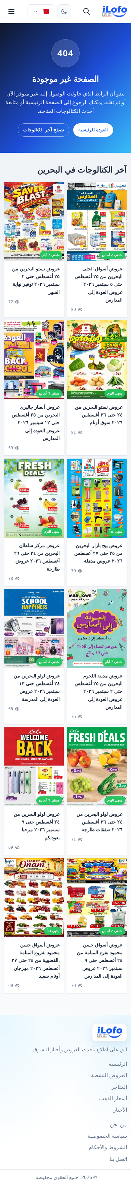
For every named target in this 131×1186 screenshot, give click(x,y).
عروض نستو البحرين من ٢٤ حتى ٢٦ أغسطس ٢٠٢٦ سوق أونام (99, 414)
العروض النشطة (109, 1075)
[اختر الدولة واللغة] (41, 11)
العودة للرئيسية (93, 129)
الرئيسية (117, 1064)
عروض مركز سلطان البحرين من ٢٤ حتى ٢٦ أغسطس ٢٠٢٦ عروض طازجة (37, 557)
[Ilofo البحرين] (109, 1032)
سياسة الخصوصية (107, 1136)
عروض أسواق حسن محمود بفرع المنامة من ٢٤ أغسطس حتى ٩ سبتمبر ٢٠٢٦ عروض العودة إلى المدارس (100, 960)
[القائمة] (11, 11)
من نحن (118, 1124)
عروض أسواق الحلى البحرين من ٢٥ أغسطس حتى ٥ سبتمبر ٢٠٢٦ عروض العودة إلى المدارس (99, 284)
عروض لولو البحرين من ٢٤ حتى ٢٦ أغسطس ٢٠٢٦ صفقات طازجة (100, 822)
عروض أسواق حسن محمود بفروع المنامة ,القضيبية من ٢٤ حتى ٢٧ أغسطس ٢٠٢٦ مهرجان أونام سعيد (36, 960)
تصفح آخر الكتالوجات (43, 129)
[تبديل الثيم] (64, 11)
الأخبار (120, 1110)
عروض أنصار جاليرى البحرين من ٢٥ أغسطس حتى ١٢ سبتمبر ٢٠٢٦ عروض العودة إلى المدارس (36, 422)
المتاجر (119, 1087)
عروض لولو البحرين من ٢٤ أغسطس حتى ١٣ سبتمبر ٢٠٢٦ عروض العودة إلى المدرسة (37, 687)
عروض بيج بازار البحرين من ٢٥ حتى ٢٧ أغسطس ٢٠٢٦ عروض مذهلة (98, 553)
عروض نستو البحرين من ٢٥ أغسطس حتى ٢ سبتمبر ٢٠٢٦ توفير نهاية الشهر (36, 280)
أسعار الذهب (113, 1098)
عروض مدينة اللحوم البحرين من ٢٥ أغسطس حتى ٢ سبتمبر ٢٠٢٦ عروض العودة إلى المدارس (99, 691)
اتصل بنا (118, 1159)
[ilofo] (114, 11)
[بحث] (86, 11)
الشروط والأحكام (108, 1147)
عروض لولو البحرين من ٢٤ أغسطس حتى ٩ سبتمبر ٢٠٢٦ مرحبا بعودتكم (37, 826)
